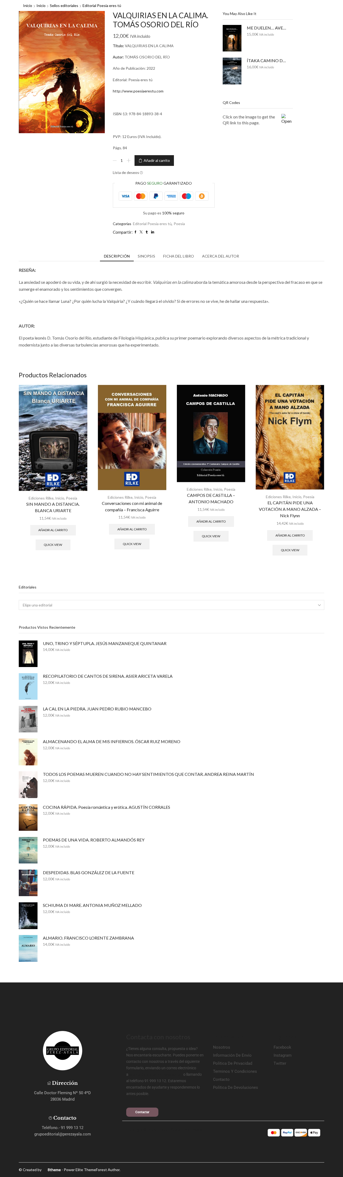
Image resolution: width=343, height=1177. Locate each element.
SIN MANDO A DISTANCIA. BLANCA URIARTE (53, 507)
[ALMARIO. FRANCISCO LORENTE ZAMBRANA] (28, 948)
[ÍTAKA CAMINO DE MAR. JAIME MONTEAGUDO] (232, 71)
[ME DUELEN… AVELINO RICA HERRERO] (232, 38)
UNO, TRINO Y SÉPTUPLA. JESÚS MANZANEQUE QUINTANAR (104, 643)
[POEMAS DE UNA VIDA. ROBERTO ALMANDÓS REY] (28, 850)
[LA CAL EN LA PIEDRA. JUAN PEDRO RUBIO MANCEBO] (28, 719)
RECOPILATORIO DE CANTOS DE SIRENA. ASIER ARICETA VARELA (108, 676)
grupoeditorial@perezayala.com (155, 1074)
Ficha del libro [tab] (178, 256)
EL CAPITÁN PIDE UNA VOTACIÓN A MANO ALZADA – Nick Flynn (290, 509)
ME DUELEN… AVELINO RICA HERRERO (266, 27)
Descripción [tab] (117, 256)
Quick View (53, 545)
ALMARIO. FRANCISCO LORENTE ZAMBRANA (88, 937)
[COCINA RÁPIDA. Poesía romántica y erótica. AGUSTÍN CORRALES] (28, 817)
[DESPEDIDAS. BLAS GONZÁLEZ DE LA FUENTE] (28, 883)
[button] (142, 1112)
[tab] (117, 256)
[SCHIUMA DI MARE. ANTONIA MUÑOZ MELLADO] (28, 915)
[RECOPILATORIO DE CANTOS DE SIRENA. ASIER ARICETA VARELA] (28, 686)
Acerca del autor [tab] (220, 256)
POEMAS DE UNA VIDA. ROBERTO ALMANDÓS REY (93, 839)
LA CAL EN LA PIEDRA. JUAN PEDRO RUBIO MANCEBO (97, 708)
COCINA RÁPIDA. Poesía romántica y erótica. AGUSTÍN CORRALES (106, 807)
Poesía (179, 223)
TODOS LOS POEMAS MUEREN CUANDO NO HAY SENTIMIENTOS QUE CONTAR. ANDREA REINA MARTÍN (148, 774)
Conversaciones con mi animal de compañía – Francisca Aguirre (132, 506)
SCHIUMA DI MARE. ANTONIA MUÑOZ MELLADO (92, 905)
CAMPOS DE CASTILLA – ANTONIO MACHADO (211, 498)
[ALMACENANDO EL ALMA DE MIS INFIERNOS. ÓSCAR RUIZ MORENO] (28, 752)
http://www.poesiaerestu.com (138, 91)
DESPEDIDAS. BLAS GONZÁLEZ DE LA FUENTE (88, 872)
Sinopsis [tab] (146, 256)
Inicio (27, 5)
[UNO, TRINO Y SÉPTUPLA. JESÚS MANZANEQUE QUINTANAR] (28, 653)
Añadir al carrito (157, 160)
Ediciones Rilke (41, 498)
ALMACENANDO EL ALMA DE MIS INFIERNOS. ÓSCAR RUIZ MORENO (111, 741)
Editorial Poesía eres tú (102, 5)
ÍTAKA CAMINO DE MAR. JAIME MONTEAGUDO (266, 60)
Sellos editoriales (64, 5)
